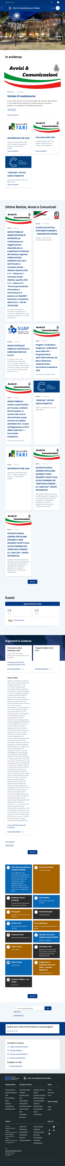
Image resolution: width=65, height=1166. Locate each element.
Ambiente (22, 1092)
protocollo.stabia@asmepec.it (13, 1151)
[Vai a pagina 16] (47, 626)
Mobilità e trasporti (39, 1098)
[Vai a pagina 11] (37, 626)
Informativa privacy (39, 1132)
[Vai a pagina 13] (41, 626)
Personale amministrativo (9, 1104)
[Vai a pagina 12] (39, 626)
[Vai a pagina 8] (31, 626)
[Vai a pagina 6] (27, 626)
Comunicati (51, 1092)
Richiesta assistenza (25, 1140)
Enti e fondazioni (10, 1098)
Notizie (50, 1090)
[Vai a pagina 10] (35, 626)
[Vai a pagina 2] (19, 626)
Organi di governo (10, 1090)
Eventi (49, 1109)
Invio (48, 1008)
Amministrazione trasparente (38, 1127)
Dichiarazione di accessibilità (38, 1138)
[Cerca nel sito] (58, 8)
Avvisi (49, 1095)
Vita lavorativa (38, 1114)
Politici (7, 1101)
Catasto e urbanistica (25, 1106)
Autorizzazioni (23, 1103)
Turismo (36, 1112)
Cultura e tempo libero (23, 1110)
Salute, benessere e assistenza (39, 1102)
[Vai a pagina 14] (43, 626)
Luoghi (49, 1107)
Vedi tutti (32, 582)
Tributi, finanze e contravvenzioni (38, 1107)
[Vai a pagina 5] (25, 626)
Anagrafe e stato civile (24, 1096)
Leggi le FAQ (22, 1126)
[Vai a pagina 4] (23, 626)
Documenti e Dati (10, 1109)
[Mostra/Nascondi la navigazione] (2, 8)
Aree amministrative (11, 1092)
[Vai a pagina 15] (45, 626)
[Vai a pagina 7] (29, 626)
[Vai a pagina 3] (21, 626)
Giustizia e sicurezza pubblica (39, 1091)
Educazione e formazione (23, 1115)
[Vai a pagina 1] (17, 626)
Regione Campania (9, 2)
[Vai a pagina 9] (33, 626)
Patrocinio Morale (19, 620)
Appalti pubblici (23, 1101)
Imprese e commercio (39, 1095)
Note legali (37, 1135)
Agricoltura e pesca (24, 1090)
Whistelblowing (38, 1143)
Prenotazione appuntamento (23, 1130)
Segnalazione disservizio (23, 1136)
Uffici (6, 1095)
